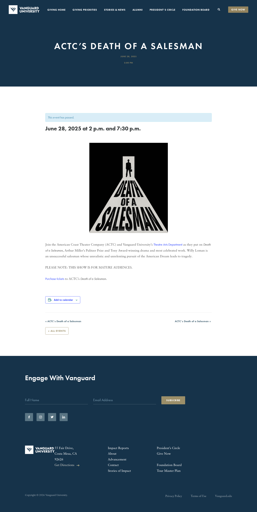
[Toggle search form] (219, 10)
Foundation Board (196, 9)
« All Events (57, 331)
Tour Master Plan (169, 471)
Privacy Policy (173, 496)
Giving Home (56, 9)
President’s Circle (162, 9)
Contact (113, 465)
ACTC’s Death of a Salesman (63, 321)
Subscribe (173, 400)
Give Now (238, 9)
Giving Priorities (85, 9)
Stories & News (115, 9)
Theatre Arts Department (168, 244)
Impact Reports (118, 448)
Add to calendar (63, 300)
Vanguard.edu (223, 496)
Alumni (138, 9)
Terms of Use (198, 496)
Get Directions (64, 465)
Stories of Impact (119, 471)
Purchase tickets (54, 279)
